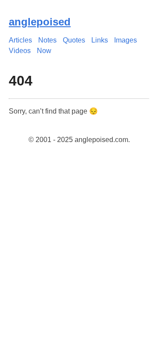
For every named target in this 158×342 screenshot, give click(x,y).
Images (125, 40)
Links (99, 40)
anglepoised (40, 22)
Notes (47, 40)
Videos (20, 50)
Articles (20, 40)
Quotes (74, 40)
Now (44, 50)
